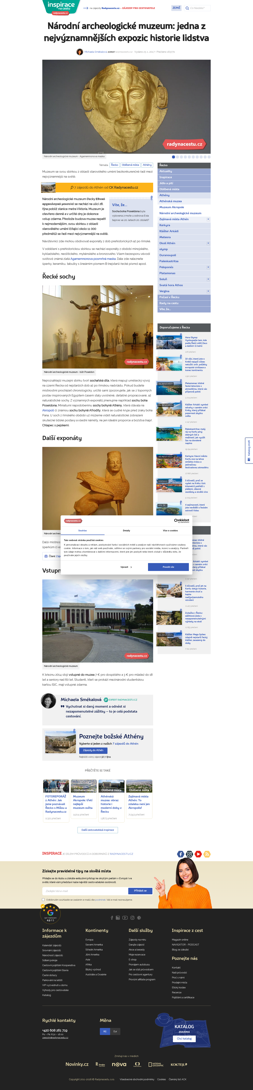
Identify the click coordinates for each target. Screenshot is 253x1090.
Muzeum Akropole (171, 207)
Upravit (124, 567)
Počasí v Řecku (169, 297)
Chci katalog (184, 1038)
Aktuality (165, 171)
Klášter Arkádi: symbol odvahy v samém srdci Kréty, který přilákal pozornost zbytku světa (196, 410)
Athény (147, 165)
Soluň (163, 279)
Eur (115, 1031)
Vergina (164, 291)
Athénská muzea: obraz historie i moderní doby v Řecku (111, 804)
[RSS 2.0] (207, 854)
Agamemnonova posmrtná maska (93, 259)
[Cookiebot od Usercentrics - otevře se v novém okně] (176, 521)
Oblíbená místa (130, 165)
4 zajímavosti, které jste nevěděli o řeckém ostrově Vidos (196, 508)
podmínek (100, 900)
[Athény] (61, 742)
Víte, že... (165, 309)
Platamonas (167, 273)
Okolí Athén (167, 243)
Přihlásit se (140, 891)
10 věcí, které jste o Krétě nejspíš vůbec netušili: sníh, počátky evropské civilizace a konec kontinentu (196, 365)
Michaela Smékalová (95, 51)
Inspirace (165, 177)
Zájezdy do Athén (93, 750)
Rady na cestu (168, 303)
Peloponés (166, 267)
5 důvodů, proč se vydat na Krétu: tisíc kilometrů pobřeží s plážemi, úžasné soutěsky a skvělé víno (196, 486)
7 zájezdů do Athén (125, 743)
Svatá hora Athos (171, 285)
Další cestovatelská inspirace (98, 830)
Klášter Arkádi (168, 231)
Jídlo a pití (166, 183)
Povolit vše (168, 567)
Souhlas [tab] (82, 530)
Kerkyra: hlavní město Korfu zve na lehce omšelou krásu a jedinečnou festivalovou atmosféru (196, 462)
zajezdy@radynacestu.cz (55, 1037)
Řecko (114, 165)
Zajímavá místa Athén (174, 219)
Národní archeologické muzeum (180, 213)
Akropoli (48, 410)
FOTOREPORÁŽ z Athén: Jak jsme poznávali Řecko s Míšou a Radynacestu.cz (56, 804)
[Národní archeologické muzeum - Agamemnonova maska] (126, 107)
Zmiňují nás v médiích (126, 1056)
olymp (163, 249)
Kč (105, 1031)
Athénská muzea (170, 201)
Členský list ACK (177, 1079)
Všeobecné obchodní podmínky (137, 1079)
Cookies (161, 1079)
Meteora (165, 237)
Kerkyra (164, 225)
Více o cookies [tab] (170, 530)
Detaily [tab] (126, 530)
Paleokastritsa (168, 261)
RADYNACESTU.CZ (121, 853)
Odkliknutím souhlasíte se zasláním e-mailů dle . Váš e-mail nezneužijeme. (89, 900)
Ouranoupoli (167, 255)
